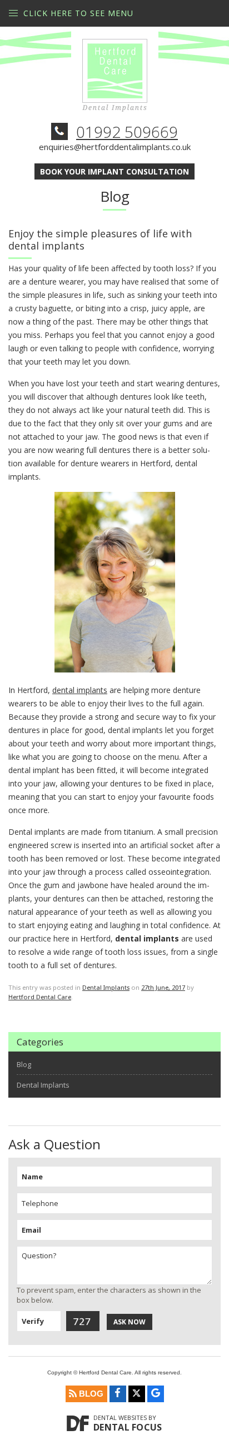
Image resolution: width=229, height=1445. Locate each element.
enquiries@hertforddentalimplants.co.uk (115, 146)
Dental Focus (127, 1427)
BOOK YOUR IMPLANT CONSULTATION (114, 171)
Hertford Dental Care (39, 997)
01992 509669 (127, 131)
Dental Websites (120, 1417)
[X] (136, 1394)
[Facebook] (117, 1394)
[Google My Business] (155, 1394)
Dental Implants (106, 987)
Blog (24, 1064)
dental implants (79, 690)
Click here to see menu (78, 13)
